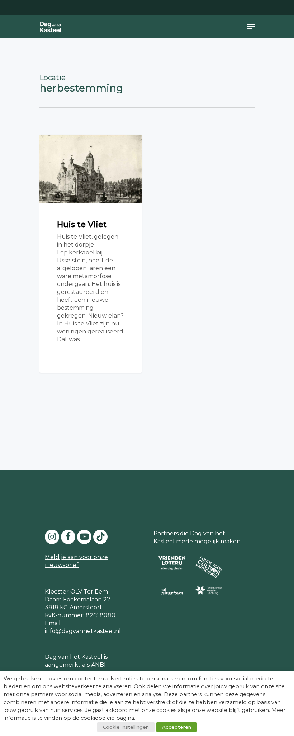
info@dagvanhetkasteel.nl (83, 631)
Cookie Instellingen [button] (126, 727)
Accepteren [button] (176, 727)
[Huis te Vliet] (90, 253)
